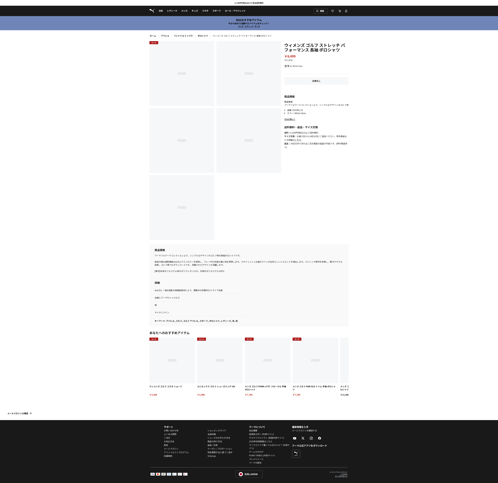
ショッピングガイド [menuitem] (217, 430)
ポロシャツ (203, 35)
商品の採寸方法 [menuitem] (215, 441)
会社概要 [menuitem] (253, 430)
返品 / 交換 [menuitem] (213, 445)
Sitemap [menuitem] (212, 455)
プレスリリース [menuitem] (256, 459)
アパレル (165, 35)
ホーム (153, 35)
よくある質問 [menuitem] (170, 434)
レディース (249, 26)
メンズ (241, 26)
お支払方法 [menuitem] (169, 441)
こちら (298, 139)
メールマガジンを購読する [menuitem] (304, 430)
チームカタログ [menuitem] (256, 451)
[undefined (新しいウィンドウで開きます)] (296, 454)
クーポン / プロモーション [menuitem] (220, 448)
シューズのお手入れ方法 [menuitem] (219, 437)
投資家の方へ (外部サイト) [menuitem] (261, 434)
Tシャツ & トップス (183, 35)
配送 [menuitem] (166, 445)
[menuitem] (161, 11)
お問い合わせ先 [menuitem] (171, 430)
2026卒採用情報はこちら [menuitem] (260, 441)
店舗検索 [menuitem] (168, 455)
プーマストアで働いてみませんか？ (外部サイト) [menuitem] (269, 446)
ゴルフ (179, 320)
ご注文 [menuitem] (167, 437)
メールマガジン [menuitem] (171, 448)
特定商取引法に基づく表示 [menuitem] (220, 452)
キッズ (257, 26)
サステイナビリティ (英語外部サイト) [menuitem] (266, 437)
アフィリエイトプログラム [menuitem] (176, 452)
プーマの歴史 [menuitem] (255, 462)
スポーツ (204, 320)
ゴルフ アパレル (190, 320)
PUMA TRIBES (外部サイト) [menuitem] (262, 455)
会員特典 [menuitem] (212, 434)
